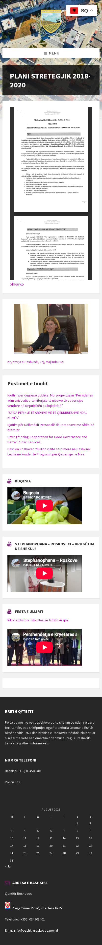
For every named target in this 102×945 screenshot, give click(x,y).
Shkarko (17, 284)
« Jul (8, 866)
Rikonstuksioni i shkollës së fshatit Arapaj (38, 620)
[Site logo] (51, 38)
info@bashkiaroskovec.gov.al (36, 930)
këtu (46, 743)
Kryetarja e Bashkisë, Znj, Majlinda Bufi (35, 362)
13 (51, 838)
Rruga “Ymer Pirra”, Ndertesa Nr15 (37, 908)
